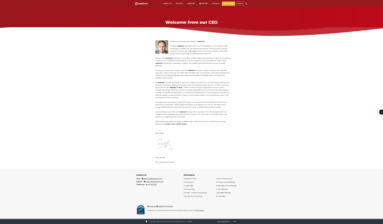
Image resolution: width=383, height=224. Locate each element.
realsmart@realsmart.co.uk (152, 179)
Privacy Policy (190, 189)
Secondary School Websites (227, 186)
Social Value (221, 196)
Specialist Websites (224, 193)
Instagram (169, 206)
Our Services (189, 182)
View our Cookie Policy (223, 221)
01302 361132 (152, 184)
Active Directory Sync (224, 179)
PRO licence (199, 210)
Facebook (152, 206)
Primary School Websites (226, 182)
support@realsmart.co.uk (154, 181)
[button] (246, 3)
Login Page (189, 186)
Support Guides (190, 179)
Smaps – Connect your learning (196, 193)
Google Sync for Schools (193, 196)
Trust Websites (222, 189)
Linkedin (161, 206)
